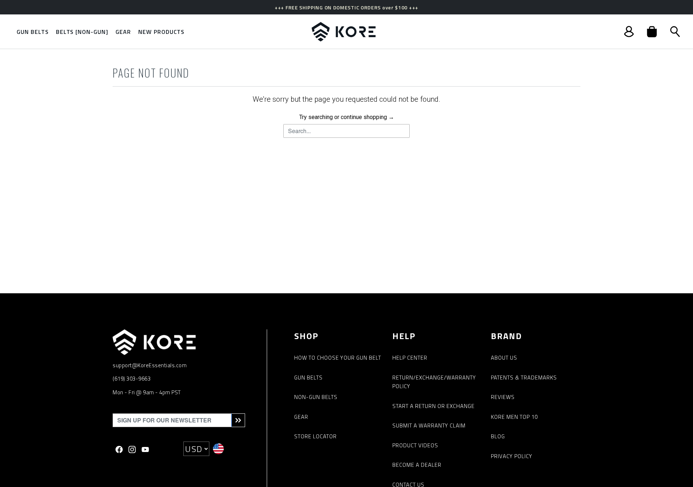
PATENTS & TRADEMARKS (524, 377)
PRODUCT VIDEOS (415, 445)
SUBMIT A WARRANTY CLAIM (429, 425)
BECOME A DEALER (416, 465)
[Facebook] (119, 449)
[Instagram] (132, 449)
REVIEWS (503, 397)
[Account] (629, 31)
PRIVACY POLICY (511, 456)
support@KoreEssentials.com (150, 365)
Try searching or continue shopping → (346, 117)
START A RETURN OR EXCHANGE (433, 406)
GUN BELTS (308, 377)
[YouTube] (145, 449)
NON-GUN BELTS (315, 397)
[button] (652, 32)
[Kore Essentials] (343, 32)
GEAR (301, 417)
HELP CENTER (409, 358)
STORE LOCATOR (315, 436)
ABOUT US (504, 358)
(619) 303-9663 (132, 378)
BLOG (498, 436)
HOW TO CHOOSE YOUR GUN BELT (337, 358)
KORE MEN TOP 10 (514, 417)
